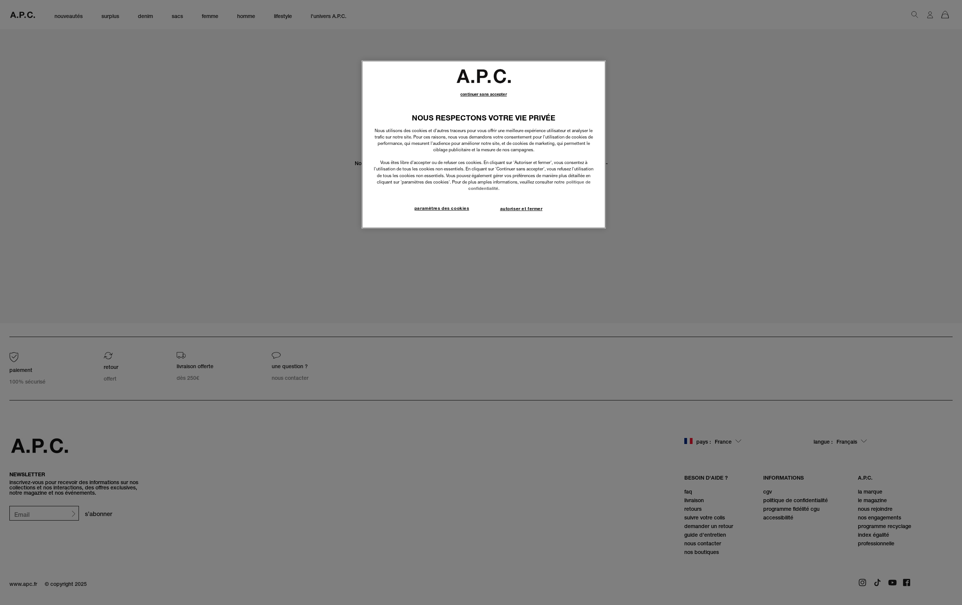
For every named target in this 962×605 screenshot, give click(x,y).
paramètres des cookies (441, 208)
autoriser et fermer (521, 208)
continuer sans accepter (483, 94)
